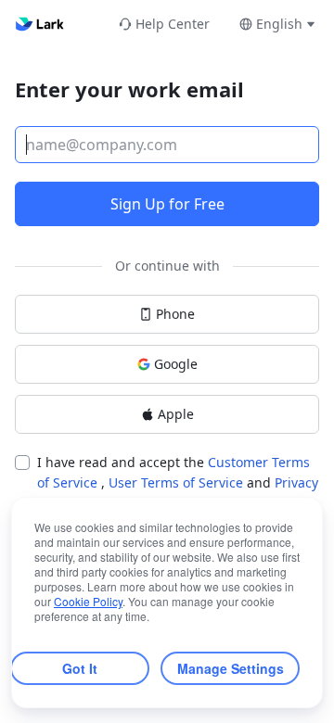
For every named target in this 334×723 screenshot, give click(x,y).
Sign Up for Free (167, 204)
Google (176, 364)
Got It (79, 668)
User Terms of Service (178, 482)
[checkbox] (22, 462)
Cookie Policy (88, 601)
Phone (175, 314)
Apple (176, 414)
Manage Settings (230, 668)
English (279, 23)
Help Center (172, 23)
